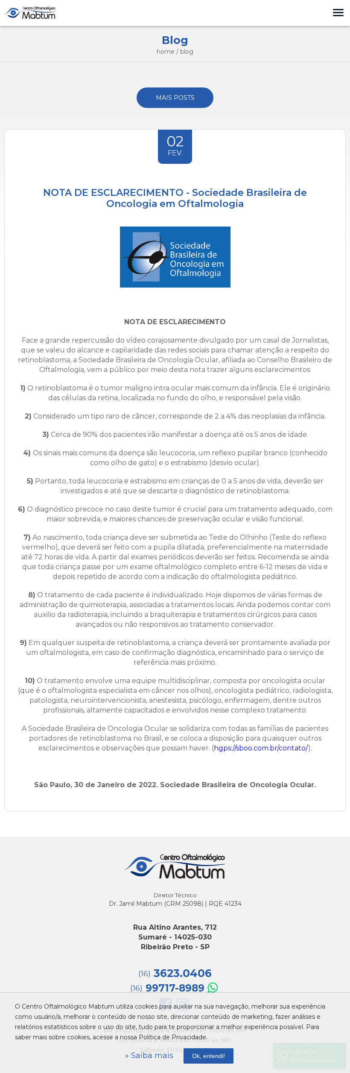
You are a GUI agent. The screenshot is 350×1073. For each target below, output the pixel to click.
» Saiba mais (149, 1055)
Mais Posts (175, 98)
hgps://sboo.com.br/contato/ (261, 748)
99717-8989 (167, 988)
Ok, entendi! (208, 1056)
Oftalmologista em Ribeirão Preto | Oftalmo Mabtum (29, 13)
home (166, 51)
